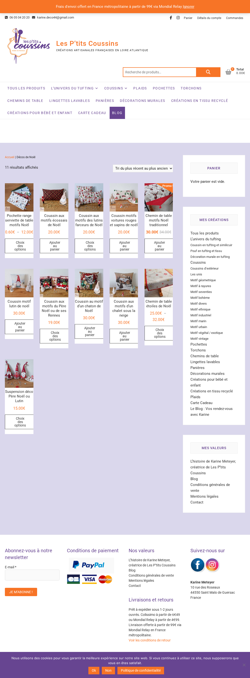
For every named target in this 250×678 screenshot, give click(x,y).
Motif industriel (200, 315)
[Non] (243, 664)
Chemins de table (25, 101)
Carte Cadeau (92, 113)
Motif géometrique (203, 280)
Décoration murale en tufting (210, 257)
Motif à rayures (200, 286)
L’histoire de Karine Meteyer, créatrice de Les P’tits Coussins (213, 467)
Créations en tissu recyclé (199, 101)
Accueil (9, 157)
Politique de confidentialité (141, 670)
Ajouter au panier (54, 246)
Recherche (208, 72)
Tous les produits (26, 88)
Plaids (140, 88)
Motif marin (198, 321)
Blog (117, 113)
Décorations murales (142, 101)
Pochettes (164, 88)
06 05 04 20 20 (19, 17)
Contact (196, 502)
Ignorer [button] (188, 6)
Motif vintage (199, 338)
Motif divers (198, 303)
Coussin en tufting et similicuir (211, 245)
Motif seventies (201, 292)
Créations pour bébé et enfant (39, 113)
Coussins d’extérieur (204, 268)
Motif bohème (200, 298)
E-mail (10, 567)
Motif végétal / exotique (206, 333)
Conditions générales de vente (151, 575)
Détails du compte (209, 18)
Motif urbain (198, 327)
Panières (105, 101)
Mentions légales (204, 496)
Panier (188, 18)
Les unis (196, 274)
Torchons (191, 88)
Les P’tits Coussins (87, 43)
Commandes (234, 18)
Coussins (113, 88)
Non (108, 670)
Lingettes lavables (69, 101)
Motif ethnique (200, 309)
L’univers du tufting (72, 88)
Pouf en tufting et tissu (206, 251)
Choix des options (20, 246)
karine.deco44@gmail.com (55, 17)
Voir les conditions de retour (150, 640)
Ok (94, 670)
